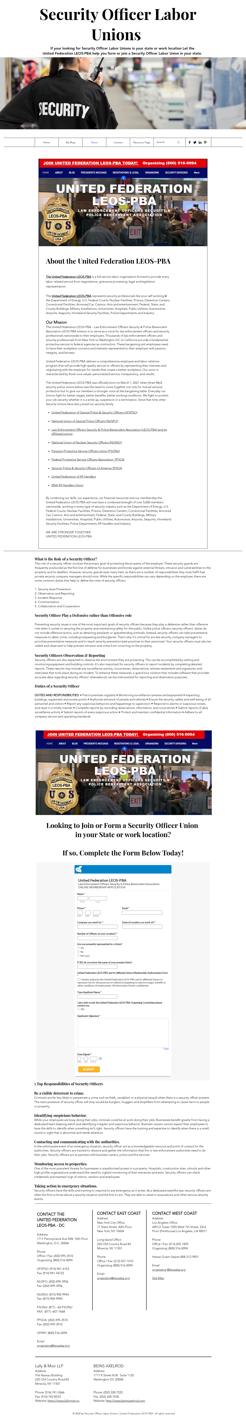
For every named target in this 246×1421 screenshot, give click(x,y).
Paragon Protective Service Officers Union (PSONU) (86, 451)
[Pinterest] (205, 142)
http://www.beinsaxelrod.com (125, 1401)
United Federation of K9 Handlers (74, 476)
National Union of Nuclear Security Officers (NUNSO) (87, 442)
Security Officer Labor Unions (117, 23)
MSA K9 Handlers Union (67, 485)
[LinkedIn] (200, 142)
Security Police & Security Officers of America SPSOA (87, 468)
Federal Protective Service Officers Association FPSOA (88, 459)
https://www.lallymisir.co (63, 1401)
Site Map (158, 1278)
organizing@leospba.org (53, 1345)
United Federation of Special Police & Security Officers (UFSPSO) (94, 412)
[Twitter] (195, 142)
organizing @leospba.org (168, 1269)
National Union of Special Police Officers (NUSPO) (85, 421)
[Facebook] (190, 142)
